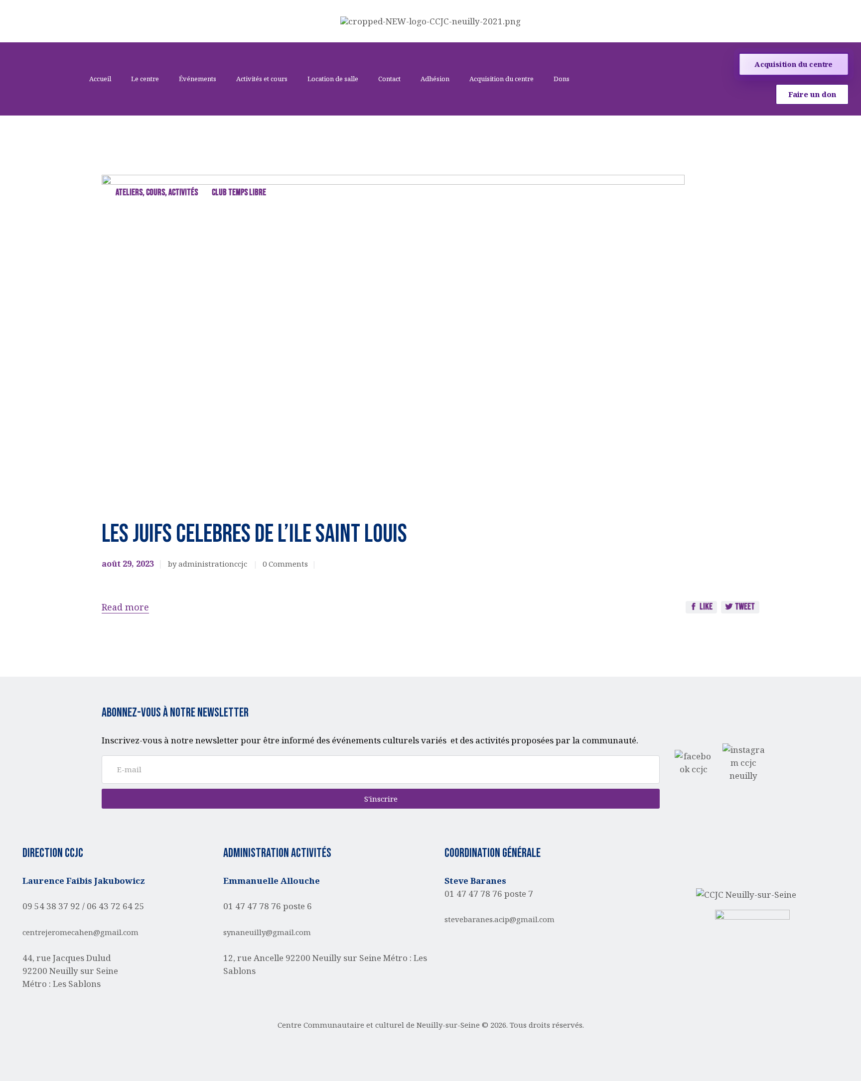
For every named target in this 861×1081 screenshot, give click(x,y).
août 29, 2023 (128, 563)
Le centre (145, 78)
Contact (389, 78)
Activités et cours (261, 78)
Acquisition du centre (501, 78)
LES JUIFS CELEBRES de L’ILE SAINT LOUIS (254, 534)
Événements (197, 78)
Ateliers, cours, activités (157, 192)
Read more (125, 607)
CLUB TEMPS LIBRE (239, 192)
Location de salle (332, 78)
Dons (562, 78)
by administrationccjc (208, 564)
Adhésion (435, 78)
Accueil (100, 78)
